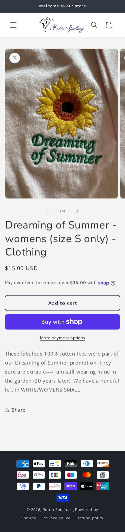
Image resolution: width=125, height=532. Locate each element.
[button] (13, 25)
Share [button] (19, 410)
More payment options (62, 338)
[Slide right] (77, 211)
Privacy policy (56, 517)
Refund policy (90, 517)
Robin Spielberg (58, 509)
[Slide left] (48, 211)
